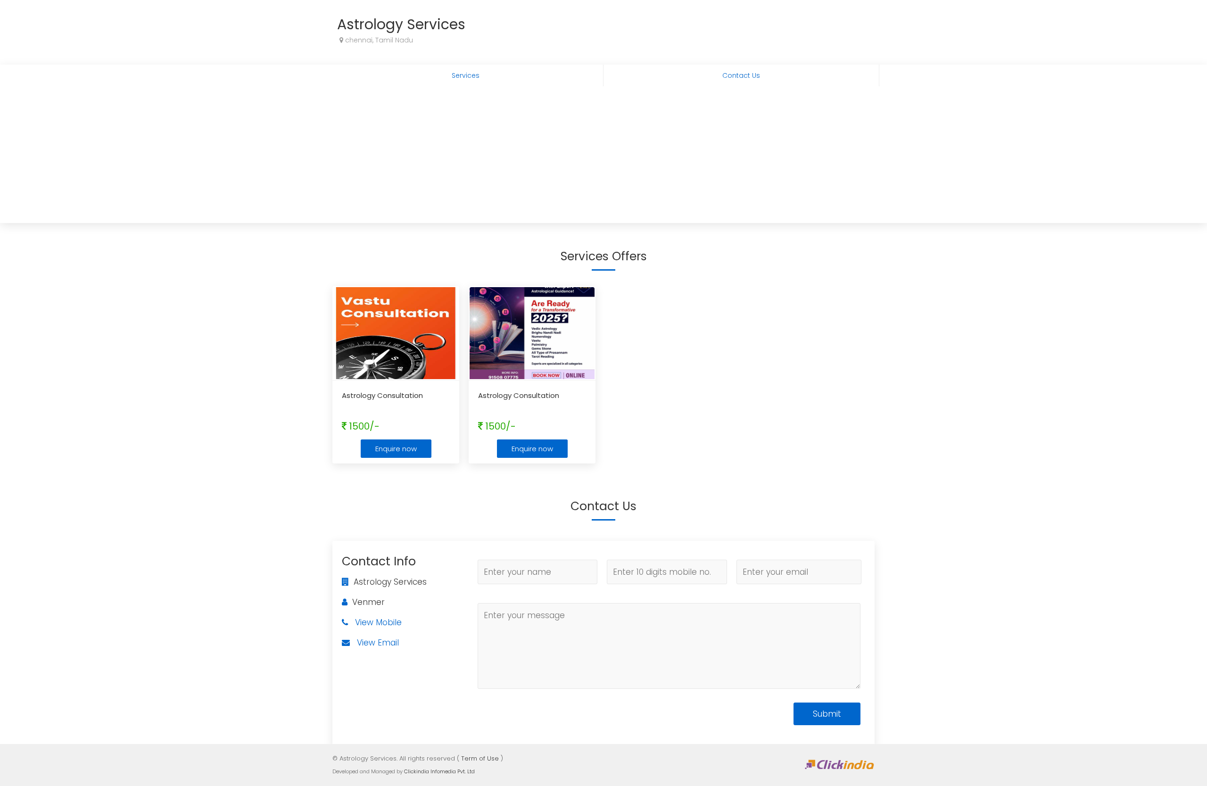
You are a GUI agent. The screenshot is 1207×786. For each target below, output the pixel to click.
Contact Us (741, 75)
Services (465, 75)
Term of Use (480, 758)
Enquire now (396, 449)
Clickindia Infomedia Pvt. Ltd (439, 771)
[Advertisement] (603, 157)
